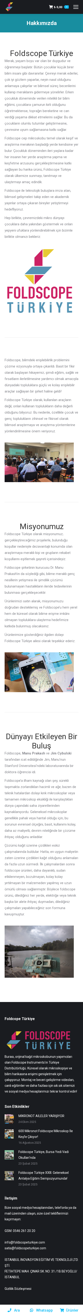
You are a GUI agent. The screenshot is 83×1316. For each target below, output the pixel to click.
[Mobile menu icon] (75, 6)
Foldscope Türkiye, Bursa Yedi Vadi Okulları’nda (43, 1154)
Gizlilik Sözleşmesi (18, 1289)
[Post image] (9, 1119)
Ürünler (72, 1310)
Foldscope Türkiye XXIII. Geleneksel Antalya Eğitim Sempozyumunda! (43, 1175)
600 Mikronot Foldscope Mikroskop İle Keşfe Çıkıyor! (45, 1134)
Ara (16, 1310)
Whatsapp (44, 1310)
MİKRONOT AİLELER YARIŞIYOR (41, 1116)
